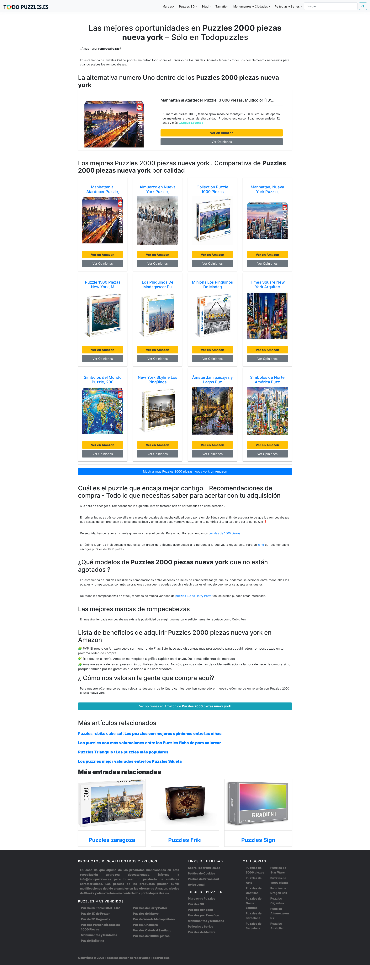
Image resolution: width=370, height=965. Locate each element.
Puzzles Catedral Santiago (152, 930)
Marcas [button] (167, 6)
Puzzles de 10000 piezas (151, 936)
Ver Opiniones (222, 142)
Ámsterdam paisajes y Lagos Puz (212, 379)
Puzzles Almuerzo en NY (279, 913)
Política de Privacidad (203, 879)
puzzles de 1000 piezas (224, 533)
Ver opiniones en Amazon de (185, 706)
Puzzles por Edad (200, 910)
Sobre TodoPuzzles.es (204, 868)
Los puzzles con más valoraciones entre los (149, 742)
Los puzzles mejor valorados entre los (130, 761)
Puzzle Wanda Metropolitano (154, 919)
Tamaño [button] (221, 6)
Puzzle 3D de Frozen (95, 913)
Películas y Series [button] (287, 6)
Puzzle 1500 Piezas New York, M (102, 284)
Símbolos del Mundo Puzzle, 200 (103, 379)
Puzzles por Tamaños (203, 915)
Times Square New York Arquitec (267, 284)
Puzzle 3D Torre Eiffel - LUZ (100, 908)
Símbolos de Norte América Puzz (267, 379)
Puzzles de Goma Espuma (254, 903)
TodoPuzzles (160, 958)
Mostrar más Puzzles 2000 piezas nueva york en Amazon (185, 471)
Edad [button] (205, 6)
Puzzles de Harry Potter (150, 908)
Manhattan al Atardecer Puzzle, (102, 189)
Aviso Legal (196, 884)
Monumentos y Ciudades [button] (250, 6)
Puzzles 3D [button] (187, 6)
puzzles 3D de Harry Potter (194, 596)
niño (261, 544)
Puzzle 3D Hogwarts (95, 919)
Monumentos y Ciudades (99, 935)
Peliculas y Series (200, 926)
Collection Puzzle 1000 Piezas (212, 189)
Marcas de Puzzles (201, 898)
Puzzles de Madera (201, 932)
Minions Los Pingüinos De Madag (212, 284)
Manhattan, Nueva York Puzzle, (267, 189)
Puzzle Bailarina (92, 940)
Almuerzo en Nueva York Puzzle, (158, 189)
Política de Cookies (201, 873)
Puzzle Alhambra (145, 925)
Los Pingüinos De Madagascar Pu (157, 284)
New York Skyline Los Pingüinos (157, 379)
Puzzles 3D (196, 904)
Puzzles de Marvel (146, 913)
